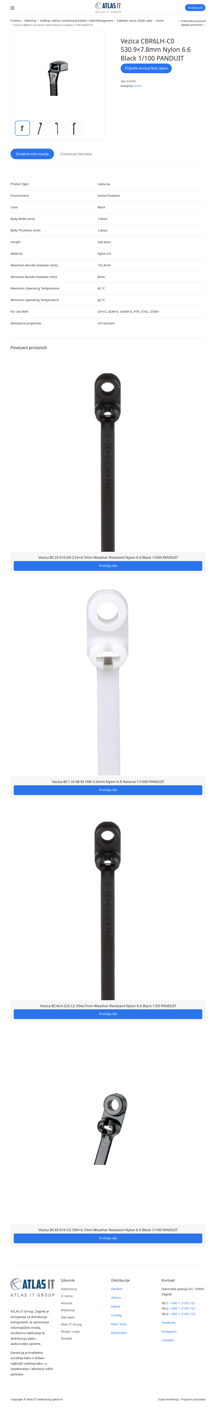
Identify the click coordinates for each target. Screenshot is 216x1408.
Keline (115, 1306)
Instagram (169, 1331)
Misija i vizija (70, 1331)
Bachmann (119, 1333)
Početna (16, 20)
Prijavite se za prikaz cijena (146, 68)
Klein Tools (119, 1324)
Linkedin (168, 1340)
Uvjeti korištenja (168, 1399)
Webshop (30, 20)
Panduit (116, 1289)
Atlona (116, 1297)
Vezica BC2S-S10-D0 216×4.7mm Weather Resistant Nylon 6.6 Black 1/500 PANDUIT (108, 557)
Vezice (159, 20)
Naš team (68, 1317)
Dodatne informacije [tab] (32, 154)
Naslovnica (69, 1289)
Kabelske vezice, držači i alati (134, 20)
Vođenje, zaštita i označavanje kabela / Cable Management (76, 20)
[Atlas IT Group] (108, 7)
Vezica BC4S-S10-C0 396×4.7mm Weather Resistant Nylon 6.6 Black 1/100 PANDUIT (108, 1229)
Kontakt (66, 1338)
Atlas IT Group (71, 1324)
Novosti (66, 1303)
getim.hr (57, 1399)
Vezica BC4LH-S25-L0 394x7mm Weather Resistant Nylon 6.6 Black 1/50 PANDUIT (108, 1005)
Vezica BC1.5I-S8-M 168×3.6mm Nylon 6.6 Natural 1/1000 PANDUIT (108, 781)
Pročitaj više (108, 565)
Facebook (169, 1322)
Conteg (116, 1315)
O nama (67, 1296)
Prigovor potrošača (193, 1399)
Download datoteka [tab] (76, 154)
